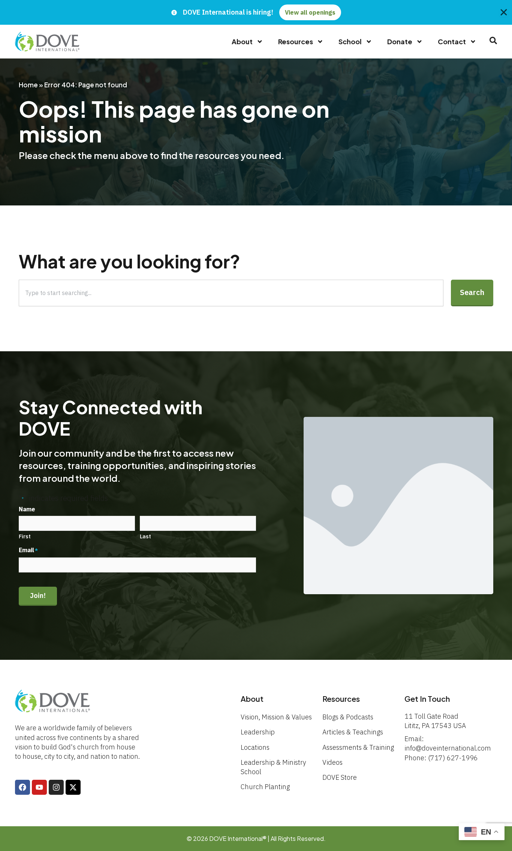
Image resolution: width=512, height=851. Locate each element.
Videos (332, 762)
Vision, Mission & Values (276, 717)
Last (145, 536)
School (350, 41)
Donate (399, 41)
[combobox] (231, 293)
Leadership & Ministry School (273, 767)
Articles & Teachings (352, 732)
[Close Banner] (503, 12)
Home (28, 85)
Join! (38, 595)
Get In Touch (427, 698)
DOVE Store (339, 777)
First (25, 536)
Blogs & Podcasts (347, 717)
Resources (295, 41)
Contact (452, 41)
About (242, 41)
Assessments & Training (358, 747)
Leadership (258, 732)
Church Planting (265, 786)
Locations (255, 747)
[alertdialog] (256, 12)
